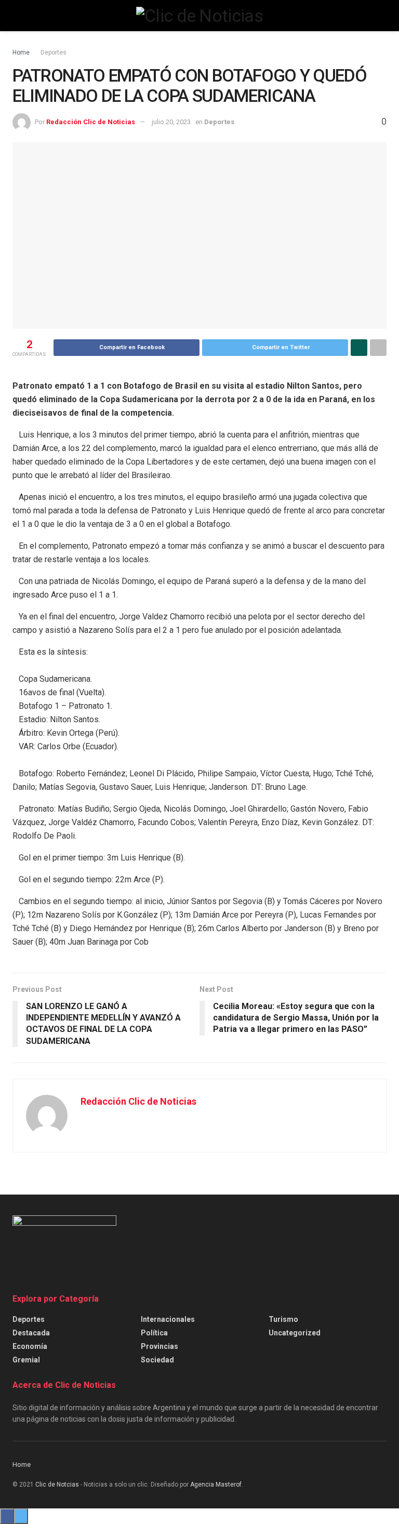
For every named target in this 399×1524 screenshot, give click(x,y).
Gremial (26, 1360)
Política (154, 1333)
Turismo (283, 1319)
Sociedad (157, 1360)
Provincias (159, 1346)
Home (21, 52)
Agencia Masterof (216, 1484)
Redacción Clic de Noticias (90, 122)
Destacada (31, 1333)
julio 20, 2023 (171, 122)
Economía (29, 1346)
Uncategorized (295, 1333)
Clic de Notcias (57, 1484)
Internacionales (168, 1319)
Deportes (53, 52)
